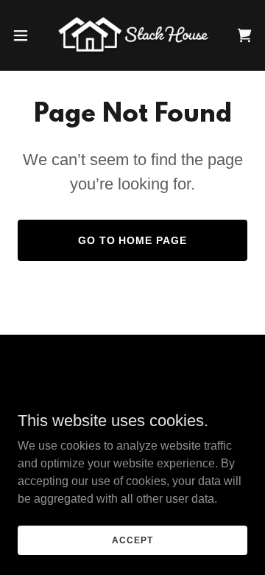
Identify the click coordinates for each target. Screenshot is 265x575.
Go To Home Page (133, 240)
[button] (25, 35)
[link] (132, 35)
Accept (132, 539)
